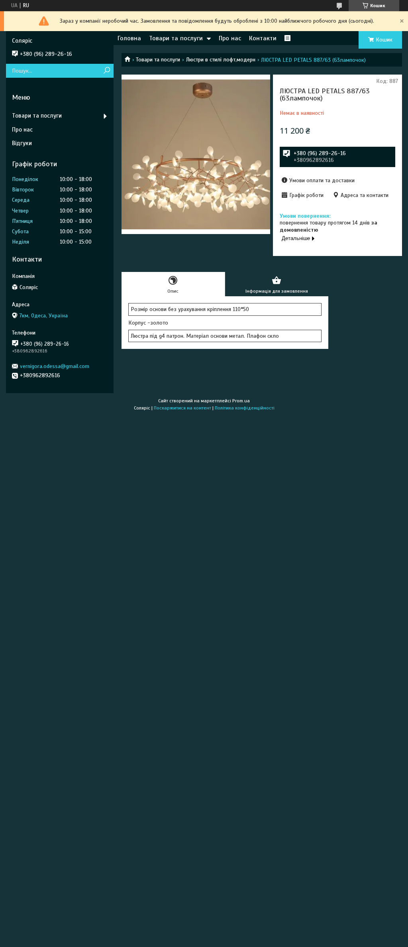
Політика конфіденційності (245, 408)
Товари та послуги (176, 38)
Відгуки (22, 143)
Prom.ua (241, 401)
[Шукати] (107, 71)
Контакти (263, 38)
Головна (129, 38)
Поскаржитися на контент (182, 408)
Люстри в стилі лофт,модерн (220, 59)
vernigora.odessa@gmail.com (54, 366)
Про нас (230, 38)
